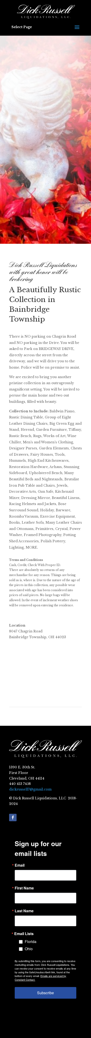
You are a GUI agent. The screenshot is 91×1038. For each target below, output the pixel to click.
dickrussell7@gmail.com (30, 789)
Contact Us (45, 223)
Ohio (29, 948)
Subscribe (45, 992)
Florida (30, 941)
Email (19, 865)
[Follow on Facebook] (13, 817)
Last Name (24, 911)
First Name (24, 888)
